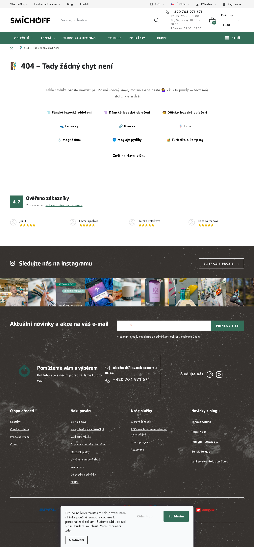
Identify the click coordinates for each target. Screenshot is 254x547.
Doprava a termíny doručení (88, 444)
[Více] (232, 38)
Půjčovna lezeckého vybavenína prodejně (149, 431)
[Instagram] (219, 374)
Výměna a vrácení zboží (85, 459)
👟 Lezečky (69, 126)
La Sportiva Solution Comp (210, 461)
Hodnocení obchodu (47, 4)
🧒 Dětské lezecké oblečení (184, 112)
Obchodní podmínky (83, 475)
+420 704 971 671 (186, 12)
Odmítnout (145, 516)
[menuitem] (23, 38)
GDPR (75, 482)
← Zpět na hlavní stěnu (127, 155)
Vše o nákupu (18, 4)
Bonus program (140, 442)
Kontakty (15, 422)
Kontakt (84, 4)
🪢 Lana (185, 126)
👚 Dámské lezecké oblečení (127, 112)
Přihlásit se (227, 326)
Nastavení (76, 540)
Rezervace (137, 450)
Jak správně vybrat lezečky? (88, 429)
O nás (14, 444)
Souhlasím (176, 516)
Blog (70, 4)
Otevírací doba (19, 429)
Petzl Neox (199, 431)
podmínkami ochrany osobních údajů (177, 337)
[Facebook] (210, 374)
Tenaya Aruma (201, 421)
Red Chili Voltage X (204, 441)
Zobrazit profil (219, 264)
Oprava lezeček (141, 422)
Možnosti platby (80, 452)
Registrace (234, 4)
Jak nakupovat (79, 422)
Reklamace (77, 467)
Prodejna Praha (20, 437)
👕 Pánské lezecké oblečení (69, 112)
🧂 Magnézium (69, 140)
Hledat (156, 20)
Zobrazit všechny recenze (64, 205)
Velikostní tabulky (81, 437)
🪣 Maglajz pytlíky (127, 140)
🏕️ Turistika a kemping (184, 140)
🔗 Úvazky (127, 126)
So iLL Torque (200, 451)
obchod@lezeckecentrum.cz (131, 370)
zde (68, 530)
